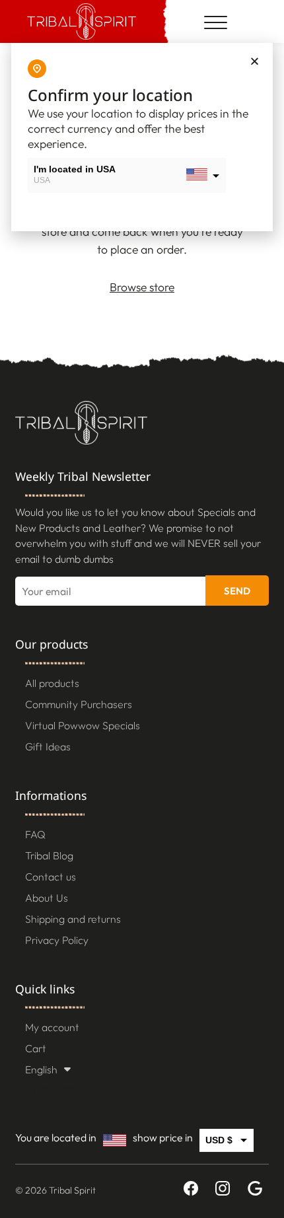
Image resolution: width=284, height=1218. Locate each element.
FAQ (35, 834)
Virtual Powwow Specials (82, 725)
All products (52, 683)
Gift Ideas (48, 746)
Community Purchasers (78, 704)
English (41, 1069)
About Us (46, 897)
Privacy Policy (57, 940)
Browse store (142, 287)
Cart (35, 1048)
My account (52, 1027)
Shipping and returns (73, 918)
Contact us (50, 876)
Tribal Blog (49, 855)
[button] (255, 61)
